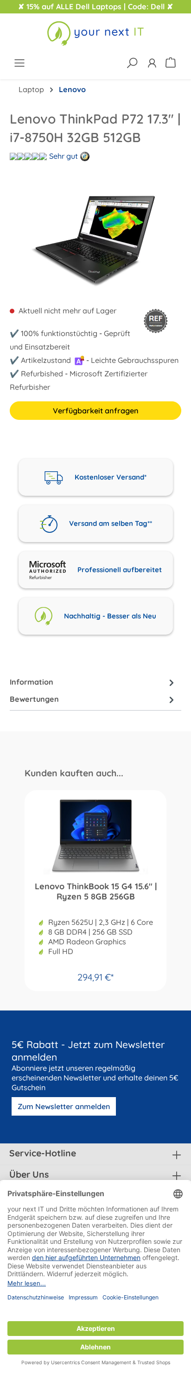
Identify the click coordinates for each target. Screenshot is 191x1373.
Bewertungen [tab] (34, 699)
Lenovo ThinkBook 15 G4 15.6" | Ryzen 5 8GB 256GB (96, 891)
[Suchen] (132, 63)
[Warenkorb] (172, 62)
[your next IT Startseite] (95, 33)
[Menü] (19, 63)
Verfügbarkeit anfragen (96, 410)
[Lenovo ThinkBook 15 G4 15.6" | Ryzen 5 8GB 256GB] (95, 836)
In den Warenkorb (95, 973)
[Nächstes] (179, 237)
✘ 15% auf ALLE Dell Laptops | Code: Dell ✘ (95, 6)
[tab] (93, 682)
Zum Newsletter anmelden (64, 1106)
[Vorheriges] (12, 237)
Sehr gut (63, 156)
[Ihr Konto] (152, 63)
